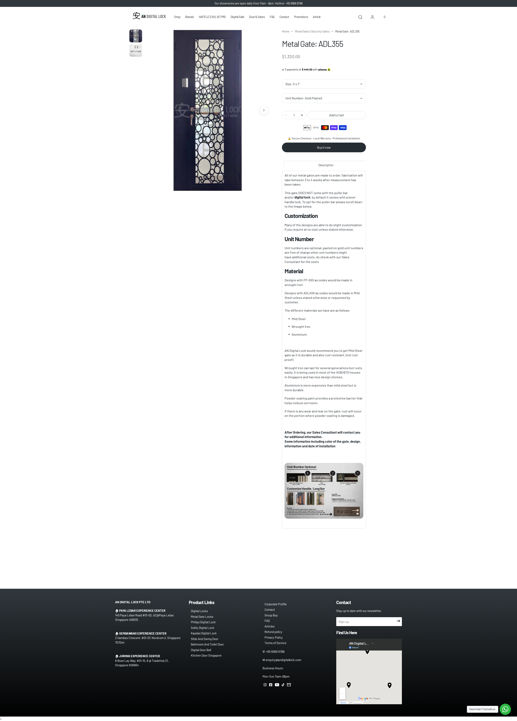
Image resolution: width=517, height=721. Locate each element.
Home (285, 31)
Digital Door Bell (201, 650)
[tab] (326, 165)
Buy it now (324, 147)
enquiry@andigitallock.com (283, 660)
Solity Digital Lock (202, 628)
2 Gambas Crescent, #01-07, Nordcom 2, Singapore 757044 (148, 640)
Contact (270, 609)
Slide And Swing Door (204, 639)
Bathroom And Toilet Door (207, 644)
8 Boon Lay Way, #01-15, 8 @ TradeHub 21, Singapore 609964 (142, 663)
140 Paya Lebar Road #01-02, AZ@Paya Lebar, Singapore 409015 (144, 617)
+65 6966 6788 (275, 651)
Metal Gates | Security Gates (312, 31)
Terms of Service (275, 643)
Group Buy (271, 615)
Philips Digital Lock (203, 622)
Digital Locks (199, 611)
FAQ (267, 620)
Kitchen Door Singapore (206, 655)
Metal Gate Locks (202, 616)
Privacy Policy (274, 637)
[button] (360, 17)
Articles (269, 626)
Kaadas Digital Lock (204, 633)
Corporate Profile (276, 604)
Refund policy (273, 632)
